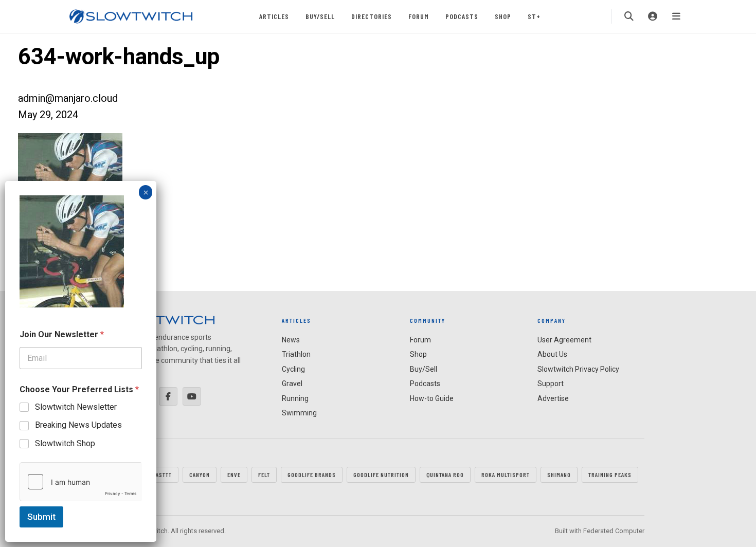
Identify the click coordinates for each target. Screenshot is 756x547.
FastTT (162, 474)
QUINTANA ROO (445, 474)
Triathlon (296, 354)
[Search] (629, 16)
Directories (371, 16)
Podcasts (461, 16)
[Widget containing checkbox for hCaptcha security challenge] (81, 481)
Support (550, 383)
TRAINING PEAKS (610, 474)
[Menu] (676, 16)
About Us (552, 354)
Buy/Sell (320, 16)
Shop (503, 16)
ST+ (534, 16)
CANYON (199, 474)
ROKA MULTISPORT (505, 474)
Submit (41, 517)
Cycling (293, 369)
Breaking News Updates (78, 425)
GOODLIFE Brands (311, 474)
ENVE (234, 474)
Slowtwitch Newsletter (76, 407)
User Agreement (564, 340)
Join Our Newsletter (62, 334)
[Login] (652, 16)
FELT (264, 474)
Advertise (553, 398)
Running (295, 398)
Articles (274, 16)
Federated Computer (613, 531)
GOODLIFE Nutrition (381, 474)
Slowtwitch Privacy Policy (578, 369)
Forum (418, 16)
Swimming (299, 413)
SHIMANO (559, 474)
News (291, 340)
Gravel (292, 383)
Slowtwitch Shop (65, 443)
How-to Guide (432, 398)
